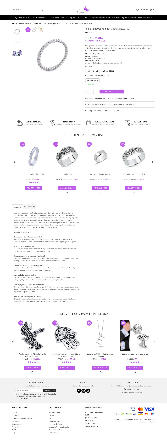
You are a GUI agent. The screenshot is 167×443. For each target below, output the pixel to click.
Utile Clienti (55, 407)
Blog (13, 433)
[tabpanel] (53, 56)
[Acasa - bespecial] (83, 9)
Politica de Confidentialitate (22, 418)
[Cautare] (41, 10)
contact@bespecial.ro (132, 392)
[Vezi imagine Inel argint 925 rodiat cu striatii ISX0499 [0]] (17, 32)
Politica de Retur (55, 421)
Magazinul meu (20, 407)
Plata (50, 418)
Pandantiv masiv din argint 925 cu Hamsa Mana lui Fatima (66, 355)
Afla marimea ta (92, 80)
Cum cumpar (53, 433)
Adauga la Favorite (94, 110)
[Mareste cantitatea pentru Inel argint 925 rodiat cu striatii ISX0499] (95, 91)
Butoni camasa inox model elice (135, 354)
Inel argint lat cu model (67, 174)
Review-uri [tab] (29, 207)
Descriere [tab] (17, 207)
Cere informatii (113, 110)
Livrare (51, 415)
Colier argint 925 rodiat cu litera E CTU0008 (100, 355)
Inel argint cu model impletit (133, 174)
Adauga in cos (111, 91)
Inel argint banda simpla (33, 174)
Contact (15, 412)
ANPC (14, 430)
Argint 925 (15, 427)
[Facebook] (79, 391)
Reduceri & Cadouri (56, 430)
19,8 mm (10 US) (92, 71)
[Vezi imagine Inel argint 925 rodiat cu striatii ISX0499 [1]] (17, 42)
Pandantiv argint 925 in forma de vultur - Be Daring (32, 355)
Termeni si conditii (18, 424)
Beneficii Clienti (54, 412)
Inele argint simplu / (55, 23)
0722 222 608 (132, 389)
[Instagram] (88, 391)
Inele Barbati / (40, 23)
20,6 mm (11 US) (108, 71)
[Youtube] (83, 391)
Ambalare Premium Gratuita (59, 427)
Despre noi (16, 415)
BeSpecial (88, 32)
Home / (15, 23)
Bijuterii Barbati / (26, 23)
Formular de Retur (55, 424)
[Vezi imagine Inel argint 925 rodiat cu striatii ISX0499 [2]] (17, 52)
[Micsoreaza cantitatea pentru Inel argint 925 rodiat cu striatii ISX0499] (87, 91)
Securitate (15, 421)
